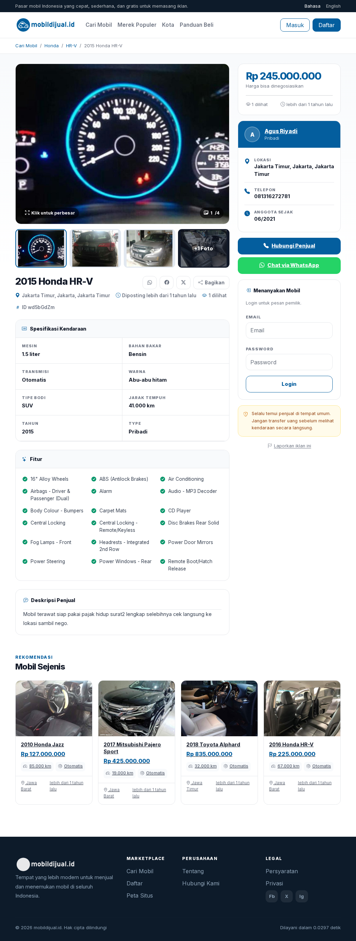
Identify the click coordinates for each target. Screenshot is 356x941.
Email (253, 317)
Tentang (193, 871)
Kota (168, 25)
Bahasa (313, 6)
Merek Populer (137, 25)
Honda (51, 45)
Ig (301, 896)
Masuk (295, 25)
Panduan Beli (196, 25)
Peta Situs (140, 895)
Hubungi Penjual (293, 245)
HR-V (71, 45)
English (333, 6)
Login (289, 384)
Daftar (326, 25)
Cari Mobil (99, 25)
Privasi (274, 883)
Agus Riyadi (281, 131)
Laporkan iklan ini (292, 445)
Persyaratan (282, 871)
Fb (272, 896)
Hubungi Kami (200, 883)
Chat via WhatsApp (293, 265)
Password (260, 349)
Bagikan (215, 282)
